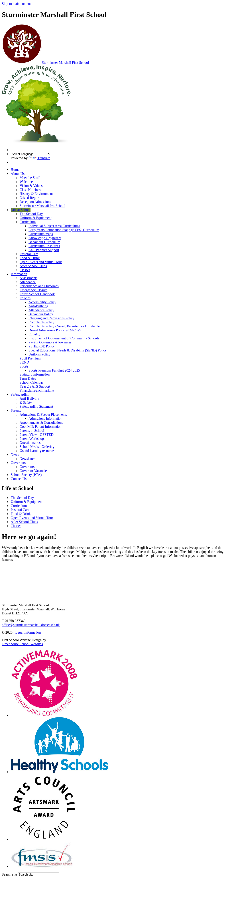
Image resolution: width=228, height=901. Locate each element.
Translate (43, 158)
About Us (17, 174)
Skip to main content (16, 4)
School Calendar (31, 382)
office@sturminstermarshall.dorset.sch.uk (31, 625)
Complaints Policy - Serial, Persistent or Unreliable (64, 326)
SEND (24, 362)
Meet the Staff (29, 178)
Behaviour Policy (40, 314)
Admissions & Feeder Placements (43, 414)
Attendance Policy (41, 310)
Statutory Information (35, 374)
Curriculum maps (40, 234)
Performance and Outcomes (39, 286)
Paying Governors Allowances (49, 342)
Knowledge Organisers (44, 238)
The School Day (31, 214)
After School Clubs (33, 266)
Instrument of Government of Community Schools (63, 338)
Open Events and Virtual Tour (41, 262)
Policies (25, 298)
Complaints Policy (41, 322)
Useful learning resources (37, 451)
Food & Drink (30, 258)
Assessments (28, 278)
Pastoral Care (29, 254)
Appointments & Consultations (41, 422)
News (15, 455)
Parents (16, 410)
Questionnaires (30, 442)
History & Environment (36, 194)
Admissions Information (45, 418)
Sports (24, 366)
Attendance (28, 282)
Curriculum (28, 222)
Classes (25, 270)
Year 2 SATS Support (35, 386)
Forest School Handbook (37, 294)
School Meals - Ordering (37, 446)
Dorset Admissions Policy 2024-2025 (54, 330)
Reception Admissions (35, 202)
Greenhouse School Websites (22, 644)
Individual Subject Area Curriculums (54, 226)
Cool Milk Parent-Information (40, 426)
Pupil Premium (30, 358)
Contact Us (18, 479)
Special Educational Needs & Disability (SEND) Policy (67, 350)
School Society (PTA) (26, 475)
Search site (9, 874)
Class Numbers (30, 190)
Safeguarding (20, 394)
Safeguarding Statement (36, 406)
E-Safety (26, 402)
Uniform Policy (39, 354)
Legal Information (28, 632)
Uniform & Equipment (35, 218)
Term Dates (28, 378)
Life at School (21, 210)
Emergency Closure (33, 290)
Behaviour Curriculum (44, 242)
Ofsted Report (29, 198)
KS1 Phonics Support (43, 250)
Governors (18, 463)
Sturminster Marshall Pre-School (42, 206)
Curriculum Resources (44, 246)
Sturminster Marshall (65, 62)
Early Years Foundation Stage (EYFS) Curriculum (63, 230)
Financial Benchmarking (37, 390)
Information (19, 274)
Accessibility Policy (42, 302)
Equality (34, 334)
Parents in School (32, 430)
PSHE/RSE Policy (41, 346)
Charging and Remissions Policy (51, 318)
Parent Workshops (32, 438)
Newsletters (28, 459)
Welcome (26, 182)
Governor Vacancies (34, 471)
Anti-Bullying (38, 306)
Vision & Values (31, 186)
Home (15, 170)
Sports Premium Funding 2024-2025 (54, 370)
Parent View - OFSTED (37, 434)
